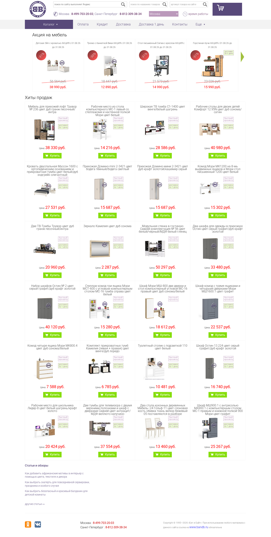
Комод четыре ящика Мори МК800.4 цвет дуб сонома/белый (52, 347)
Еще (199, 24)
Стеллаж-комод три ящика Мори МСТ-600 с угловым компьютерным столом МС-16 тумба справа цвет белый (107, 290)
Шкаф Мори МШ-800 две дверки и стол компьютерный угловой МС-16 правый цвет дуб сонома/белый (162, 288)
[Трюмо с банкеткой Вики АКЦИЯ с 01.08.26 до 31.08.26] (109, 65)
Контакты (179, 24)
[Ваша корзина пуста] (227, 9)
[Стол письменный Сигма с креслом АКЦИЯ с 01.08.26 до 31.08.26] (161, 65)
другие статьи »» (35, 504)
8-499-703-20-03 (82, 14)
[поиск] (164, 4)
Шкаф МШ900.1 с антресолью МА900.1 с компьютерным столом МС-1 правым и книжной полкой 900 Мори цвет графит (218, 410)
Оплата (83, 24)
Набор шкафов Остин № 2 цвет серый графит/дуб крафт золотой (52, 287)
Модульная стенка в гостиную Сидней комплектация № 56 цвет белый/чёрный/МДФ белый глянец (163, 228)
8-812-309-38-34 (131, 14)
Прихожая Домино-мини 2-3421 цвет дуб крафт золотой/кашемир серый (162, 168)
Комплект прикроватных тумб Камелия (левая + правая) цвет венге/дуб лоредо (107, 348)
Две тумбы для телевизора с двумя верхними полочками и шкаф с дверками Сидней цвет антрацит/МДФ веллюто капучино (107, 410)
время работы (198, 14)
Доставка (123, 24)
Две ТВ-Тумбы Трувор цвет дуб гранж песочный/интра (52, 227)
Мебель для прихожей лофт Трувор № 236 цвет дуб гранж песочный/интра (52, 109)
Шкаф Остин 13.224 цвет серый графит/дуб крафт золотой (217, 347)
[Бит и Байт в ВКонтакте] (38, 524)
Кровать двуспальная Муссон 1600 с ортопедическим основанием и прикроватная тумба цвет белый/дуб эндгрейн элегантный (52, 171)
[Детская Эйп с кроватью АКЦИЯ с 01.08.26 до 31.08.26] (58, 65)
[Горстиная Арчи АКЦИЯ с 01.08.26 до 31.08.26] (212, 65)
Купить (55, 155)
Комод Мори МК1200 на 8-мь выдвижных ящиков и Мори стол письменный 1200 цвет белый (217, 169)
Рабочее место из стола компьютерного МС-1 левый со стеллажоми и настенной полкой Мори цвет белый (107, 111)
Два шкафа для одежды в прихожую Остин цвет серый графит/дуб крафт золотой (218, 228)
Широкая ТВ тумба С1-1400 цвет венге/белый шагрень (162, 108)
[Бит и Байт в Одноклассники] (28, 524)
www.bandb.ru (198, 527)
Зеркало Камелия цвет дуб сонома (107, 226)
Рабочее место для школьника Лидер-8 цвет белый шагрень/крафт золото (52, 408)
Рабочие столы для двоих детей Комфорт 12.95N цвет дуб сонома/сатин (218, 109)
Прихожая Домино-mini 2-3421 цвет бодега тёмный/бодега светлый (107, 168)
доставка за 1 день (229, 52)
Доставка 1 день (151, 24)
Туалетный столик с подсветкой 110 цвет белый (162, 347)
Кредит (102, 24)
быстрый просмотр (63, 119)
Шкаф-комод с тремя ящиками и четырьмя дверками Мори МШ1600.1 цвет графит (217, 288)
